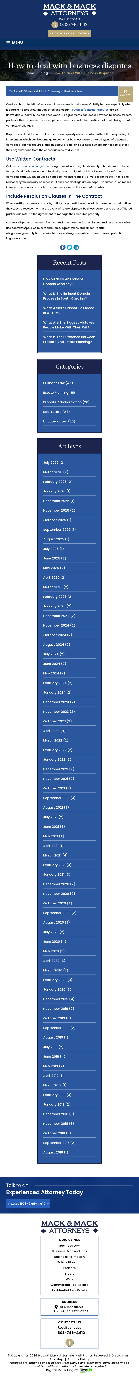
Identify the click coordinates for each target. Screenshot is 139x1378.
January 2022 (54, 759)
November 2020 (56, 893)
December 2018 (55, 1114)
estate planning (55, 392)
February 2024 (55, 683)
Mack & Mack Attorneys (45, 91)
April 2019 (50, 1075)
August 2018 (53, 1152)
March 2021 (52, 855)
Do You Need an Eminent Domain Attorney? (63, 281)
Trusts (69, 1274)
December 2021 (55, 769)
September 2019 (56, 1028)
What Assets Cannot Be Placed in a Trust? (68, 310)
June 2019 (51, 1056)
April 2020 (51, 960)
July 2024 (51, 654)
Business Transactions (69, 1251)
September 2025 (57, 529)
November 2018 (55, 1123)
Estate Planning (69, 1262)
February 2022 (54, 750)
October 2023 (54, 721)
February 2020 (54, 980)
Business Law (69, 1246)
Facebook (70, 1343)
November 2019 (55, 1008)
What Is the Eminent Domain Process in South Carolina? (66, 296)
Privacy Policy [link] (78, 1359)
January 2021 (53, 874)
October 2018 (54, 1133)
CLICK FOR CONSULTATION (70, 33)
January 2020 (54, 989)
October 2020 (54, 903)
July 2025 (51, 548)
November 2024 (56, 625)
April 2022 (51, 730)
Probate (69, 1268)
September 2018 (56, 1142)
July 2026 (50, 462)
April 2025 (51, 577)
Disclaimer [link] (120, 1355)
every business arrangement (30, 166)
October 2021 (54, 788)
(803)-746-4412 (74, 24)
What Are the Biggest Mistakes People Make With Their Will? (68, 325)
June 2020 (51, 941)
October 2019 (54, 1018)
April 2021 (50, 845)
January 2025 (54, 606)
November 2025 (56, 510)
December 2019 (55, 999)
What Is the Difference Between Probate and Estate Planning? (69, 339)
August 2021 (53, 807)
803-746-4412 (71, 1332)
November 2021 (55, 778)
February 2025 (55, 596)
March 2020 (52, 970)
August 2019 (53, 1037)
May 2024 (51, 673)
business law (73, 91)
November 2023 (56, 711)
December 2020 (56, 884)
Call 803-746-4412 (28, 1203)
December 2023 (56, 702)
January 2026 (54, 491)
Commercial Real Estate (69, 1285)
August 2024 (53, 644)
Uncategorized (55, 421)
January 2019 (53, 1104)
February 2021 (54, 865)
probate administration (62, 402)
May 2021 (50, 836)
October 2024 (54, 635)
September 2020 (56, 913)
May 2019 (50, 1066)
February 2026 (54, 481)
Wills (69, 1279)
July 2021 (50, 817)
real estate (52, 411)
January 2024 (54, 692)
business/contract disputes (90, 110)
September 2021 (56, 798)
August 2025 (53, 539)
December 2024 (56, 616)
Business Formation (69, 1257)
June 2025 (51, 558)
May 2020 (51, 951)
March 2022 (52, 740)
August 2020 (53, 922)
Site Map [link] (56, 1359)
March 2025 (52, 587)
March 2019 (52, 1085)
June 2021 (51, 826)
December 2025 (56, 501)
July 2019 (50, 1047)
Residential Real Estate (69, 1290)
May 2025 (51, 568)
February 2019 (54, 1095)
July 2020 (50, 932)
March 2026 (52, 472)
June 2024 (51, 663)
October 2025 (54, 520)
